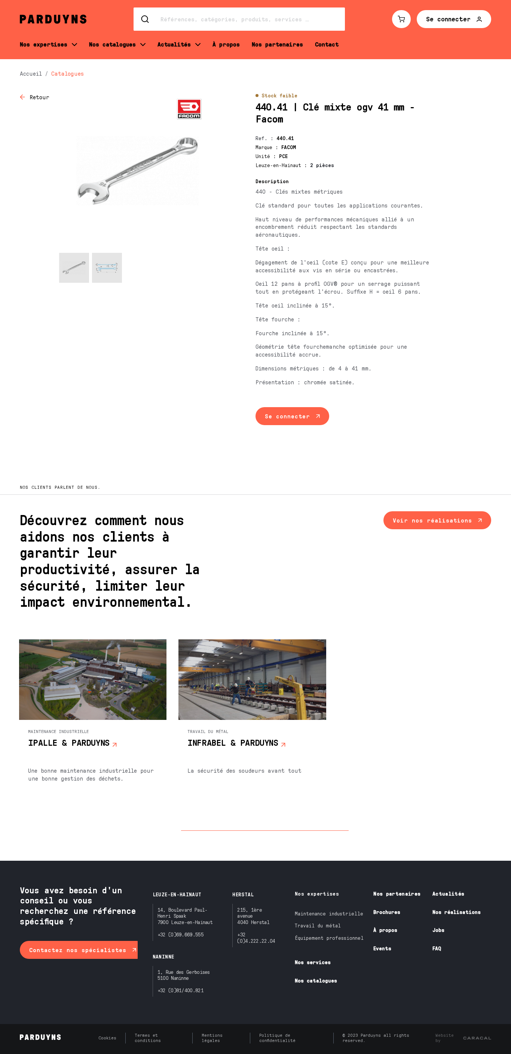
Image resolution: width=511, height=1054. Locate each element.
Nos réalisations (456, 912)
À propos (385, 930)
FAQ (436, 948)
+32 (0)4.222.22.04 (256, 937)
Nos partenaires (396, 893)
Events (382, 948)
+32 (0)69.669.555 (180, 934)
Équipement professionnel (329, 938)
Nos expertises (317, 893)
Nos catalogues (316, 980)
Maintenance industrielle (329, 913)
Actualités (448, 893)
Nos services (313, 962)
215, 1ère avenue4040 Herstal (253, 916)
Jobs (438, 930)
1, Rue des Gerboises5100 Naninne (183, 975)
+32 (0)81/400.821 (180, 990)
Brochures (386, 912)
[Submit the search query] (145, 19)
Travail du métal (318, 925)
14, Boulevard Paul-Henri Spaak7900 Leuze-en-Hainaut (184, 916)
